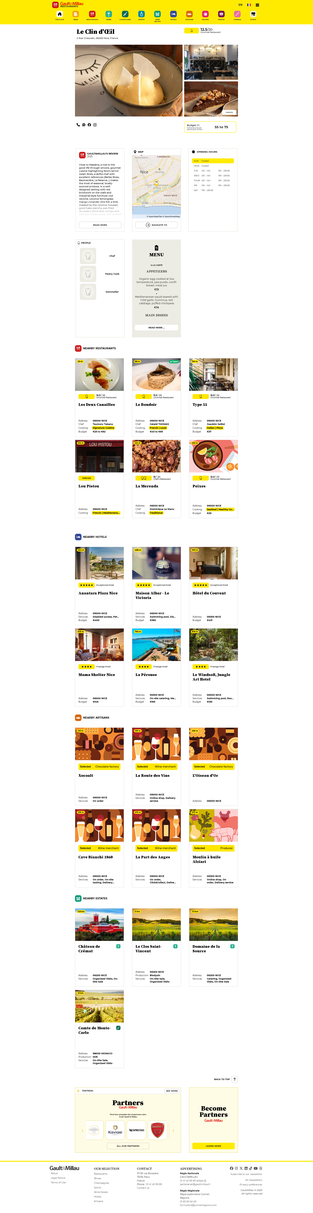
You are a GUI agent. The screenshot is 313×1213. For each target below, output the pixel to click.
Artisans (98, 1201)
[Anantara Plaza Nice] (99, 586)
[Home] (71, 3)
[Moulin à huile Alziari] (213, 848)
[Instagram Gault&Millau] (236, 1168)
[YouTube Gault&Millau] (256, 1168)
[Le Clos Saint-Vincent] (156, 947)
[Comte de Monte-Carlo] (99, 1029)
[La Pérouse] (156, 668)
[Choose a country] (249, 4)
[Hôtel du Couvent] (213, 586)
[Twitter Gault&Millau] (241, 1168)
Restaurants (100, 1173)
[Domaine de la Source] (213, 947)
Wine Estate (101, 1192)
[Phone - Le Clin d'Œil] (79, 124)
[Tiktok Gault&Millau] (250, 1168)
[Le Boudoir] (156, 397)
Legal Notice (58, 1177)
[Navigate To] (156, 190)
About (54, 1173)
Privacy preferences (251, 1184)
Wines (97, 1178)
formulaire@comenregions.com (198, 1205)
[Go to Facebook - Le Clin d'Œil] (90, 124)
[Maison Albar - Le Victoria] (156, 586)
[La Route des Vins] (156, 767)
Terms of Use (58, 1182)
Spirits (97, 1187)
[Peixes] (213, 479)
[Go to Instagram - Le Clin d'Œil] (95, 124)
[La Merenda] (156, 479)
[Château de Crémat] (99, 947)
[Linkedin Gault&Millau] (246, 1168)
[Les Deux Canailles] (99, 397)
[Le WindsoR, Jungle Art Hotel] (213, 668)
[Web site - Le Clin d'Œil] (85, 124)
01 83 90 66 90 (188, 1201)
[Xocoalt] (99, 767)
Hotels (97, 1196)
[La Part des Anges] (156, 848)
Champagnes (101, 1183)
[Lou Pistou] (99, 479)
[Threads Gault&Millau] (260, 1168)
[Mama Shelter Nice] (99, 668)
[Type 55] (213, 397)
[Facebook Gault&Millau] (231, 1168)
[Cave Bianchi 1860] (99, 848)
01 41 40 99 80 (154, 1184)
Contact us (143, 1187)
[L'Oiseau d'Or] (213, 767)
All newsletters (253, 1180)
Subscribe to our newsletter (246, 1174)
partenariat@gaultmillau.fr (195, 1184)
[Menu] (257, 4)
